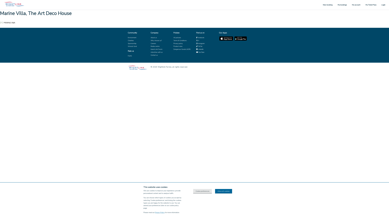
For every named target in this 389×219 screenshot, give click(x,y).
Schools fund (132, 46)
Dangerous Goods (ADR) (182, 49)
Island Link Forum (156, 49)
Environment (132, 38)
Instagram (201, 43)
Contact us (154, 55)
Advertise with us (157, 52)
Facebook (200, 38)
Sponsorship (132, 43)
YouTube (201, 52)
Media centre (155, 46)
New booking (327, 5)
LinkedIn (201, 49)
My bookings (342, 5)
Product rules (177, 46)
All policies (177, 38)
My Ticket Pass (370, 5)
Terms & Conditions (180, 41)
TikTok (200, 46)
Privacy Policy (160, 212)
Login (383, 5)
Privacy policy (178, 43)
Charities (131, 41)
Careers (153, 43)
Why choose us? (156, 41)
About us (154, 38)
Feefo (130, 56)
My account (356, 5)
